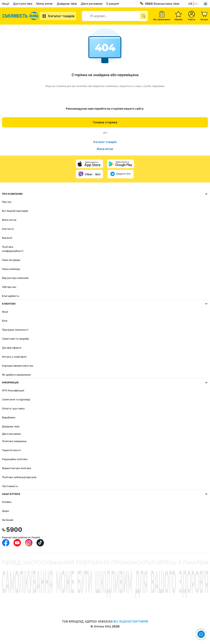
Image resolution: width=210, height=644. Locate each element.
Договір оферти (11, 347)
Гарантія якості (11, 450)
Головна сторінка (105, 122)
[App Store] (89, 164)
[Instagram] (28, 542)
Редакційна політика (14, 459)
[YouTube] (17, 542)
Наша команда (11, 268)
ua (190, 3)
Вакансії (7, 237)
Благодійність (10, 295)
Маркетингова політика (16, 468)
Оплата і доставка (13, 408)
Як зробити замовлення (16, 374)
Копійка (6, 501)
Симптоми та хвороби (15, 338)
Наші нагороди (11, 259)
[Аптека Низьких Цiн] (21, 16)
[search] (143, 15)
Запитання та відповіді (16, 399)
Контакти (8, 228)
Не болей (7, 519)
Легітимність (10, 486)
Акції (5, 3)
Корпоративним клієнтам (17, 365)
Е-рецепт (112, 3)
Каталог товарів (61, 16)
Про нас (7, 201)
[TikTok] (40, 542)
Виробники (8, 417)
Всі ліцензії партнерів (15, 210)
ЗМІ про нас (9, 286)
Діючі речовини (91, 3)
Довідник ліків (67, 3)
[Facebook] (5, 542)
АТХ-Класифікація (13, 390)
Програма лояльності (15, 329)
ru (196, 3)
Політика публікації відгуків (19, 477)
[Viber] (89, 174)
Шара (5, 510)
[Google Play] (120, 164)
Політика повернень (14, 441)
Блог (5, 320)
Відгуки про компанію (15, 277)
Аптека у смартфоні (14, 356)
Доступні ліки (22, 3)
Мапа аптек (44, 3)
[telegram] (120, 174)
